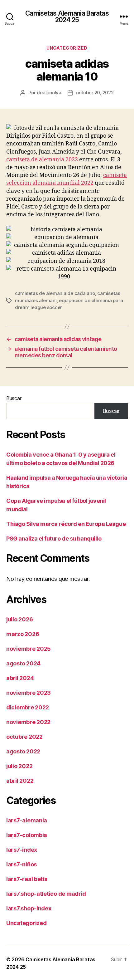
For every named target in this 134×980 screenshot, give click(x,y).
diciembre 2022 (27, 707)
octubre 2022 (24, 736)
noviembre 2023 (28, 692)
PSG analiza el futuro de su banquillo (53, 538)
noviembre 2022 (28, 722)
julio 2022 (19, 766)
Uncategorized (67, 48)
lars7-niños (21, 864)
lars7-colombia (26, 835)
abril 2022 (19, 780)
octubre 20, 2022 (95, 93)
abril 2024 (20, 678)
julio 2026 (19, 619)
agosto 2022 (23, 751)
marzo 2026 (22, 634)
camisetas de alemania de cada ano (55, 293)
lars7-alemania (26, 820)
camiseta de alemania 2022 (42, 159)
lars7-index (21, 849)
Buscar (13, 398)
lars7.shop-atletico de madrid (46, 893)
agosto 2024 (23, 663)
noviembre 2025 (28, 648)
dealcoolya (49, 93)
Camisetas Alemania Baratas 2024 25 (66, 16)
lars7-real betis (26, 879)
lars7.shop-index (28, 908)
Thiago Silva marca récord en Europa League (66, 524)
